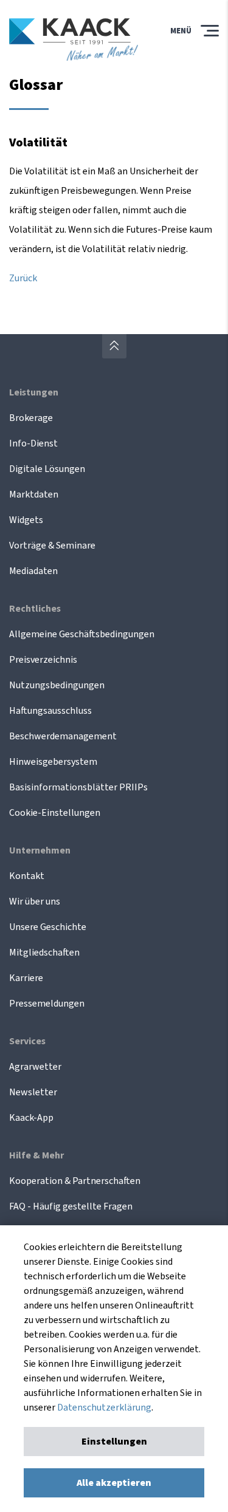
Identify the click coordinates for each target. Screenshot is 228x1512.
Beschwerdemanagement (63, 736)
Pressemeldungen (47, 1003)
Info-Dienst (33, 443)
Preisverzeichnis (43, 659)
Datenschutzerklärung (104, 1407)
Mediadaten (33, 571)
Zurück (23, 278)
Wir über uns (34, 901)
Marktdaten (33, 494)
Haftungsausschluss (50, 710)
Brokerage (31, 418)
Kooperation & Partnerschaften (74, 1181)
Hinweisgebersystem (53, 761)
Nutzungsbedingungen (57, 685)
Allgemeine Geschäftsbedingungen (81, 634)
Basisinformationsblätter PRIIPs (78, 787)
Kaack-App (31, 1117)
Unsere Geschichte (47, 927)
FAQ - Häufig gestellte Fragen (71, 1206)
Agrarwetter (35, 1066)
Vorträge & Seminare (52, 545)
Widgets (26, 520)
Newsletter (33, 1092)
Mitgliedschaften (44, 952)
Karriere (26, 978)
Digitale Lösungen (47, 469)
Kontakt (26, 876)
